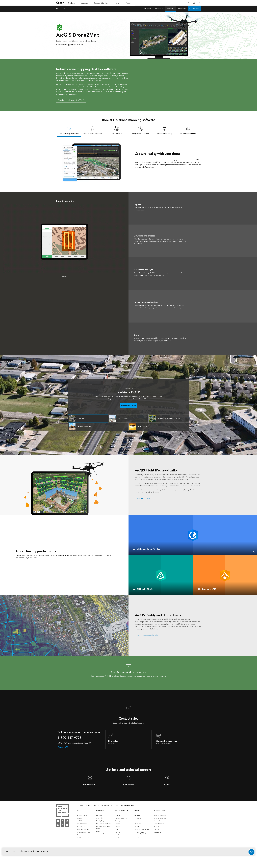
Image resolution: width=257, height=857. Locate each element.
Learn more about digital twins (147, 635)
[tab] (69, 130)
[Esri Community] (58, 825)
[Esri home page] (60, 3)
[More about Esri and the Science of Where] (62, 811)
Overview (147, 8)
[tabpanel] (128, 162)
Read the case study (128, 405)
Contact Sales (194, 8)
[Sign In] (199, 2)
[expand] (254, 552)
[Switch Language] (193, 3)
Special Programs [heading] (159, 811)
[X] (62, 821)
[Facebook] (58, 821)
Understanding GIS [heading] (121, 811)
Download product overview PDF (70, 100)
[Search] (188, 3)
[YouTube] (67, 825)
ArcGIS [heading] (79, 811)
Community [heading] (100, 811)
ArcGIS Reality (61, 8)
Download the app (143, 498)
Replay (64, 277)
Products (170, 8)
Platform (158, 8)
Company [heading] (138, 811)
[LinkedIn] (67, 821)
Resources (182, 8)
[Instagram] (62, 825)
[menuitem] (85, 815)
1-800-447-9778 (69, 737)
